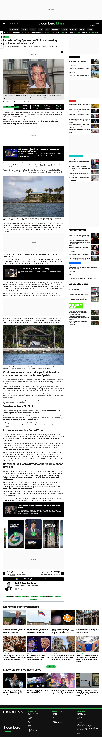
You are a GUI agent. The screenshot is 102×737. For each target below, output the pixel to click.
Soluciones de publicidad (82, 729)
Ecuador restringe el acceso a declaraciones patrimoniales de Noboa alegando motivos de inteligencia (79, 126)
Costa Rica (30, 727)
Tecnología (79, 717)
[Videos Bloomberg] (84, 284)
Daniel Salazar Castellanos (11, 102)
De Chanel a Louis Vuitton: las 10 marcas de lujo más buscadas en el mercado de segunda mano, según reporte (87, 693)
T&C (78, 718)
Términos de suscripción (82, 716)
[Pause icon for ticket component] (4, 33)
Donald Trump (34, 596)
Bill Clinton (33, 599)
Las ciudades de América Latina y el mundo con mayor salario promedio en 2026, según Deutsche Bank (79, 75)
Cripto (53, 718)
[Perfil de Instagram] (13, 712)
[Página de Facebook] (4, 712)
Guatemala (30, 731)
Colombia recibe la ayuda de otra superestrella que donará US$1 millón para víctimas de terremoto (79, 121)
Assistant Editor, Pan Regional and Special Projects (27, 585)
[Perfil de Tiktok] (19, 712)
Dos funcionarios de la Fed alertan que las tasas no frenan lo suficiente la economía (14, 631)
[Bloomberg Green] (84, 306)
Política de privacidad (81, 714)
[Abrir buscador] (7, 24)
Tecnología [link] (64, 29)
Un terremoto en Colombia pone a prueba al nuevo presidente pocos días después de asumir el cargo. (79, 294)
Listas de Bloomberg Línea (58, 722)
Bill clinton (58, 596)
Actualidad (54, 717)
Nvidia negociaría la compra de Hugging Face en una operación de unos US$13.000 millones (50, 573)
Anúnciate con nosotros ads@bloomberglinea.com (88, 727)
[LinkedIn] (21, 589)
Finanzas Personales (56, 720)
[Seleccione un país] (20, 24)
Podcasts (54, 721)
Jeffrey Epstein (10, 596)
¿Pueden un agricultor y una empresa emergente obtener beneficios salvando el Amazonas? (79, 318)
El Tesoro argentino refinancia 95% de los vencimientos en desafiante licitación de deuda (87, 631)
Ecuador (29, 724)
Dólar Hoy (54, 716)
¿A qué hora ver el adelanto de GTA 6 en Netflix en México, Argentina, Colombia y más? (62, 692)
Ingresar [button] (97, 23)
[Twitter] (19, 589)
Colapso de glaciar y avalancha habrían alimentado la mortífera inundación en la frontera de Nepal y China (78, 313)
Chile (29, 721)
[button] (62, 52)
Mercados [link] (33, 29)
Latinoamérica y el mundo (33, 713)
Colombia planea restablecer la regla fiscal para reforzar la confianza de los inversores (37, 631)
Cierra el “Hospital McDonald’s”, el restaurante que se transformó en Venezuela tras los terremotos (62, 657)
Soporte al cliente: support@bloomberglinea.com (87, 728)
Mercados (54, 714)
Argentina (30, 717)
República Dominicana (32, 730)
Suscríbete (79, 713)
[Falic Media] (90, 25)
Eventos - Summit (80, 724)
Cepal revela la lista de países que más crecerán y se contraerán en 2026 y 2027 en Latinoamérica (79, 68)
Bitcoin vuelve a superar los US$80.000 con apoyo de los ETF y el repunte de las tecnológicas (63, 631)
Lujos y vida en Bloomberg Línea (22, 669)
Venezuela (30, 720)
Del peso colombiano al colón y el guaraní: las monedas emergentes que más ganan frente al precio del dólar (80, 179)
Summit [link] (40, 29)
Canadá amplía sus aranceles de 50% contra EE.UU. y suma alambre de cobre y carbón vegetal (14, 657)
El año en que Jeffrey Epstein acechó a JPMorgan (34, 269)
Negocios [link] (82, 29)
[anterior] (4, 573)
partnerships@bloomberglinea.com (84, 725)
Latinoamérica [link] (55, 29)
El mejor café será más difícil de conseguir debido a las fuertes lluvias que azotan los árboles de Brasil (78, 323)
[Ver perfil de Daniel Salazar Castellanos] (9, 586)
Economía (54, 713)
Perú (29, 722)
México (29, 716)
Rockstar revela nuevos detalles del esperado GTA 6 (37, 691)
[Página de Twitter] (7, 712)
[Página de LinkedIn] (16, 712)
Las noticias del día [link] (14, 29)
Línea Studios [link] (73, 29)
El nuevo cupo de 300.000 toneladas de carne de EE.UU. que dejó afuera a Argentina (38, 657)
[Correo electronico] (16, 589)
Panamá (29, 725)
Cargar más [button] (51, 666)
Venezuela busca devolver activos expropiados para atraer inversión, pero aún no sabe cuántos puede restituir (87, 658)
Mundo (6, 36)
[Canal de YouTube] (10, 712)
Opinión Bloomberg (74, 263)
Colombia (30, 718)
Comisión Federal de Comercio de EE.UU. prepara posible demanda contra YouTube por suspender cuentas (17, 574)
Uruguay (29, 726)
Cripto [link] (47, 29)
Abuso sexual (25, 596)
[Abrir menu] (4, 24)
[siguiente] (62, 573)
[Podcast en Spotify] (22, 712)
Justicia (17, 596)
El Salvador (30, 729)
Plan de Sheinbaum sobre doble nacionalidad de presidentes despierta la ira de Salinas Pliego (79, 131)
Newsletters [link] (24, 29)
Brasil (29, 714)
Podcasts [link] (90, 29)
